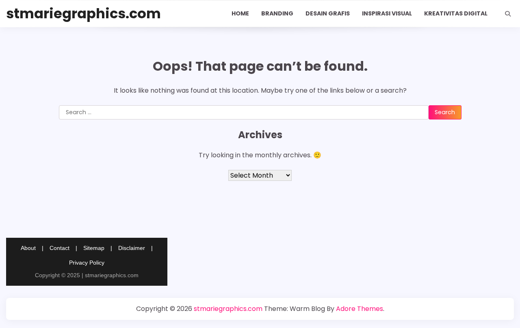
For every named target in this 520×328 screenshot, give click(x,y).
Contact (59, 248)
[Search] (508, 14)
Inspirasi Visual (387, 13)
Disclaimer (131, 248)
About (28, 248)
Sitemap (93, 248)
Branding (277, 13)
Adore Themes (359, 308)
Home (240, 13)
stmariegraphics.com (83, 13)
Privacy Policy (86, 262)
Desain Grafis (328, 13)
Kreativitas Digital (456, 13)
